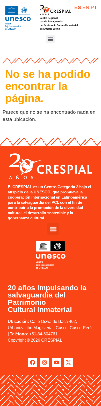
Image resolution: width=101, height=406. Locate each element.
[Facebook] (32, 362)
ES (77, 7)
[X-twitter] (68, 362)
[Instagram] (44, 362)
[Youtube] (56, 362)
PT (94, 7)
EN (85, 7)
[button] (50, 39)
